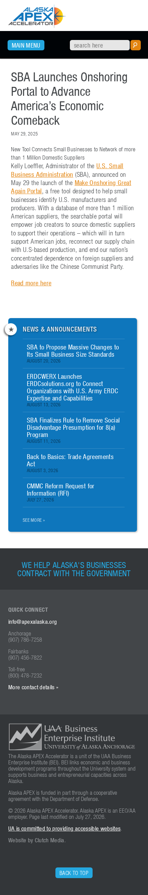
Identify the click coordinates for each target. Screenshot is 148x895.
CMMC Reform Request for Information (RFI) (61, 492)
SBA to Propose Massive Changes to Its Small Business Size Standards (73, 353)
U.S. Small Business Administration (67, 170)
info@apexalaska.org (32, 621)
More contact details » (33, 687)
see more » (34, 520)
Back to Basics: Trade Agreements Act (70, 462)
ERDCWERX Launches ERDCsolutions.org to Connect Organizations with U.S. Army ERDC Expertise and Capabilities (72, 389)
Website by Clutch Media (36, 840)
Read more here (31, 283)
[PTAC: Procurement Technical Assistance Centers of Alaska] (37, 24)
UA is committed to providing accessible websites (64, 828)
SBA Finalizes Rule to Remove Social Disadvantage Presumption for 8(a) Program (73, 430)
